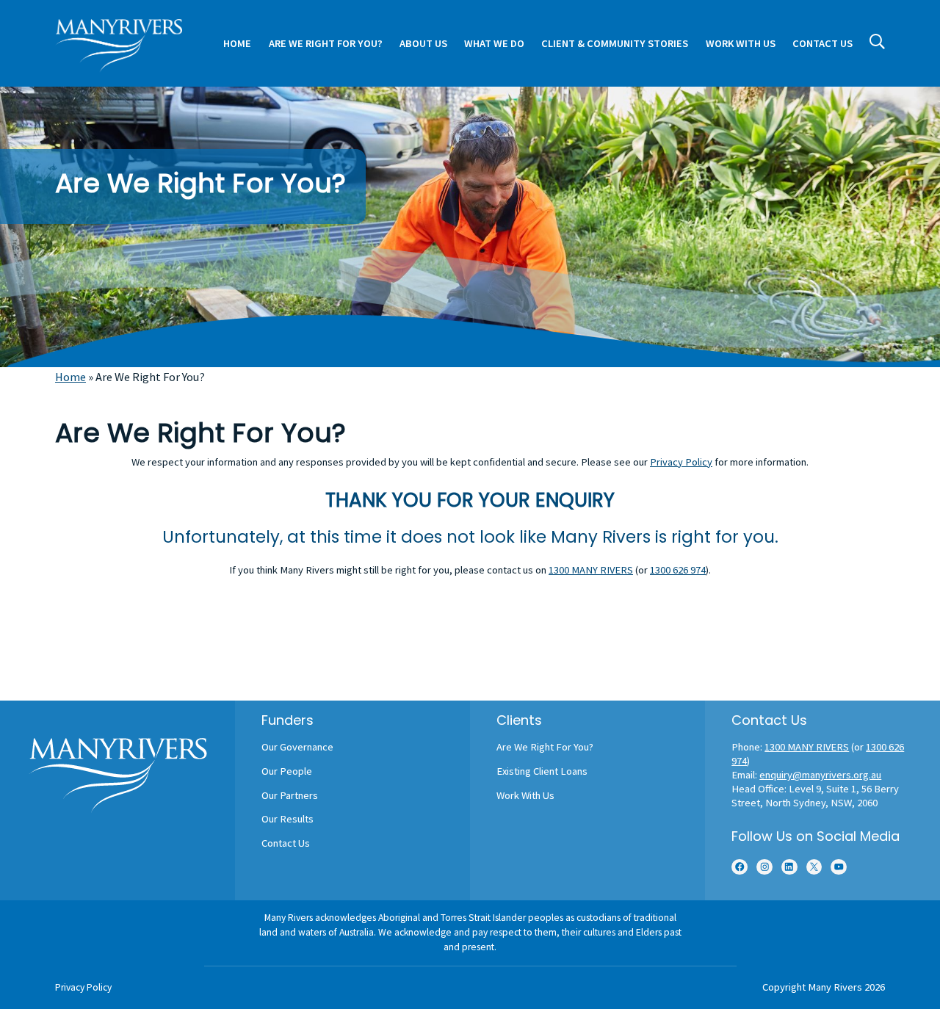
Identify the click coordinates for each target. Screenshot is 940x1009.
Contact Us (285, 843)
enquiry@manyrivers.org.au (820, 774)
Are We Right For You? (544, 746)
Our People (286, 771)
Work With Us (525, 795)
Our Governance (297, 746)
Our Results (287, 818)
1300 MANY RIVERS (591, 569)
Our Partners (289, 795)
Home (70, 376)
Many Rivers (835, 987)
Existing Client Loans (542, 771)
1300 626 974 (678, 569)
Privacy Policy (681, 462)
